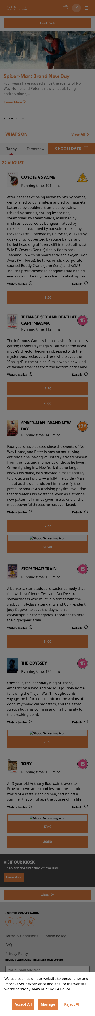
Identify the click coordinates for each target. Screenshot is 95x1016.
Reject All (72, 1004)
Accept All (23, 1004)
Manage (48, 1004)
